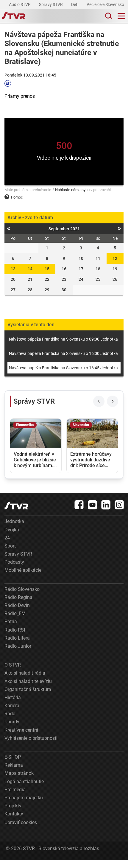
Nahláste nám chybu (72, 189)
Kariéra (11, 705)
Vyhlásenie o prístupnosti (30, 738)
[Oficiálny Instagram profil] (119, 505)
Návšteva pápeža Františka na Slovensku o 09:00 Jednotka (63, 339)
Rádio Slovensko (22, 589)
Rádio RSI (14, 630)
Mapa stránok (19, 773)
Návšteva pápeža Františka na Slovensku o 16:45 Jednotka (63, 367)
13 (13, 268)
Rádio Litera (17, 638)
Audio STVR (20, 4)
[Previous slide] (98, 401)
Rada (9, 713)
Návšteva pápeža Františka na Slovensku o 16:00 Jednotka (63, 353)
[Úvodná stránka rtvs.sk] (13, 16)
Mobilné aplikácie (22, 570)
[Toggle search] (108, 16)
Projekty (12, 806)
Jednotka (14, 521)
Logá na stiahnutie (24, 781)
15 (47, 268)
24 (7, 538)
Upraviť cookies (20, 822)
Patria (10, 621)
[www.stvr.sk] (16, 505)
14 (30, 268)
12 (115, 258)
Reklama (13, 765)
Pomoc (17, 197)
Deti (75, 4)
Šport (10, 546)
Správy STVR (51, 4)
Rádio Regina (18, 597)
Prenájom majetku (23, 797)
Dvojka (11, 530)
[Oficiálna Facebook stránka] (79, 505)
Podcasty (14, 562)
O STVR (12, 665)
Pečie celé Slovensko (106, 4)
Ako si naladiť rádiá (24, 673)
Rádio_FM (15, 613)
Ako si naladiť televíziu (28, 681)
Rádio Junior (17, 646)
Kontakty (13, 814)
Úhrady (11, 722)
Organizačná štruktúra (27, 689)
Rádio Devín (17, 605)
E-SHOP (12, 757)
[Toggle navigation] (121, 16)
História (12, 697)
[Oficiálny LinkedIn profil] (106, 505)
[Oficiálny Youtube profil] (93, 505)
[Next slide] (112, 401)
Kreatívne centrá (21, 730)
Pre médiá (15, 789)
